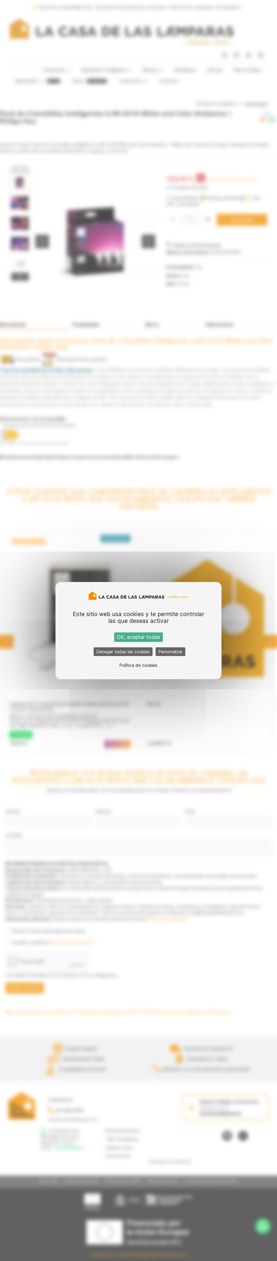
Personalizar (170, 651)
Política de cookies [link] (138, 665)
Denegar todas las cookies (123, 651)
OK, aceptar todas (138, 637)
